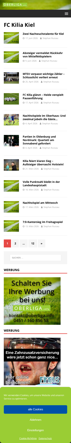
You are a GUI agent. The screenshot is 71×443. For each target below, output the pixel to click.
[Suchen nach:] (35, 257)
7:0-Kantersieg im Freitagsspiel (43, 222)
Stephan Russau (50, 38)
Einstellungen (35, 430)
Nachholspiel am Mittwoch (40, 202)
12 (32, 243)
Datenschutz (45, 438)
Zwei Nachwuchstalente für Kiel (43, 34)
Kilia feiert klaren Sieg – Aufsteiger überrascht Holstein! (43, 162)
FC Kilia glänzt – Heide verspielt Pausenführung (43, 96)
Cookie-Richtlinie (28, 438)
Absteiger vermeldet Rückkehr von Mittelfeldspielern (43, 54)
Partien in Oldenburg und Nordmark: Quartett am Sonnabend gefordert (39, 140)
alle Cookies (35, 409)
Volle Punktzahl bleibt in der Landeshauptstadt (41, 183)
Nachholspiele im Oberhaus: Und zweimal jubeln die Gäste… (44, 117)
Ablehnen (35, 419)
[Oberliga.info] (35, 7)
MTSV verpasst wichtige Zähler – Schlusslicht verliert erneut (44, 75)
